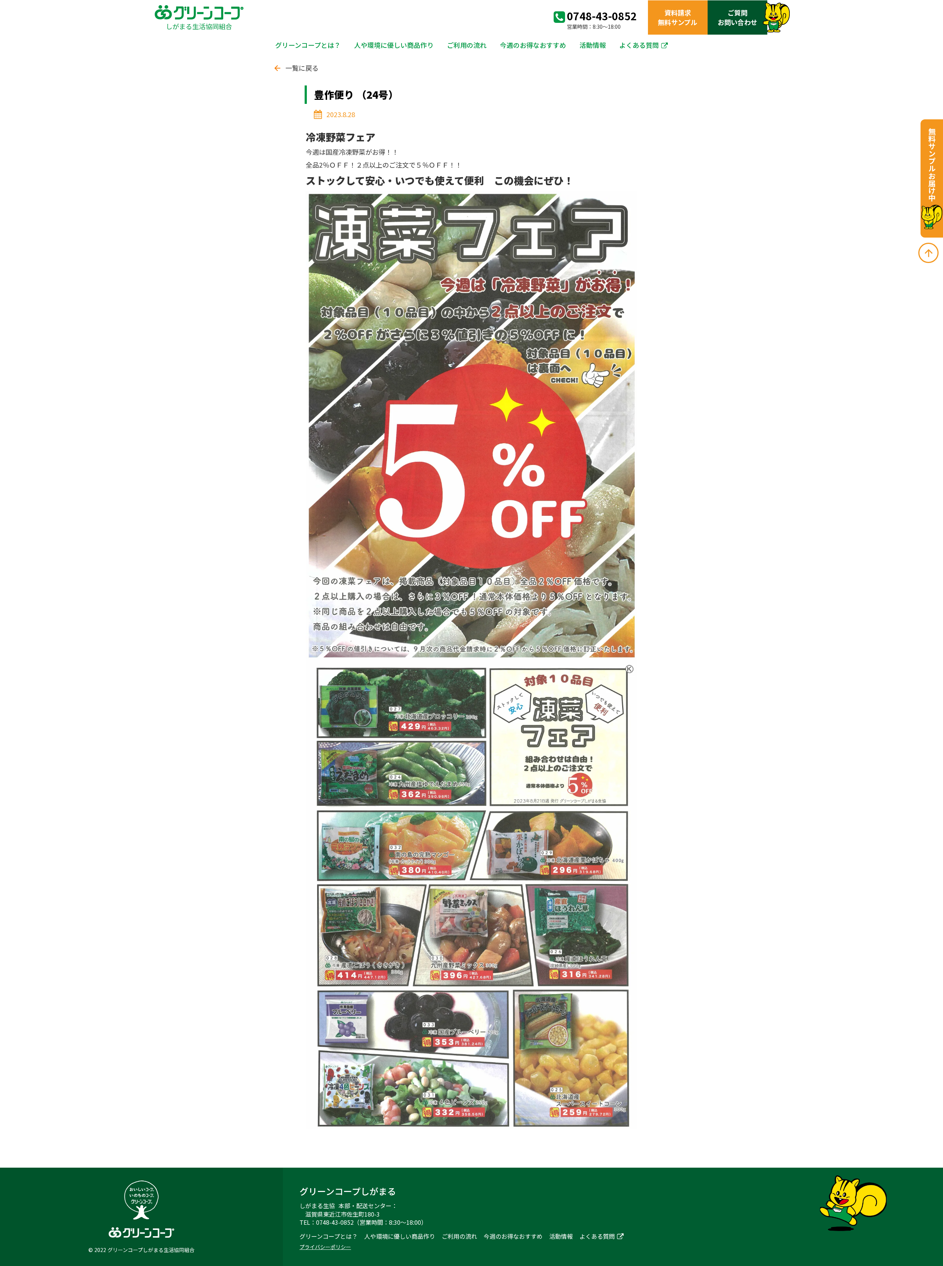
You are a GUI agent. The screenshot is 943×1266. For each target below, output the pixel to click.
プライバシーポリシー (325, 1247)
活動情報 (592, 45)
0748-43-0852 (602, 16)
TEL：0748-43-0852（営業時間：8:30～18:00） (363, 1222)
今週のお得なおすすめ (533, 45)
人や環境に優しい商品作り (394, 45)
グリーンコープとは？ (308, 45)
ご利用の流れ (467, 45)
